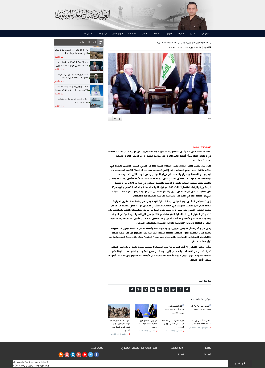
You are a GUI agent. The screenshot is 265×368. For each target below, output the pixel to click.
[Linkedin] (72, 354)
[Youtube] (84, 354)
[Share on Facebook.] (180, 289)
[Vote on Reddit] (173, 289)
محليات (181, 33)
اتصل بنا (88, 33)
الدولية (169, 33)
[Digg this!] (159, 289)
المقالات (132, 33)
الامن (144, 33)
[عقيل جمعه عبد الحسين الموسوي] (192, 15)
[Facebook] (96, 354)
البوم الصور (117, 33)
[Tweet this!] (187, 289)
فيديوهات (102, 33)
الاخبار (192, 33)
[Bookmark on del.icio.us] (145, 289)
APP (209, 118)
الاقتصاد (156, 33)
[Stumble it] (166, 289)
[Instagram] (66, 354)
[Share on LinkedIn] (152, 289)
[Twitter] (90, 354)
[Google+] (78, 354)
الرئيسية (205, 33)
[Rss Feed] (61, 354)
